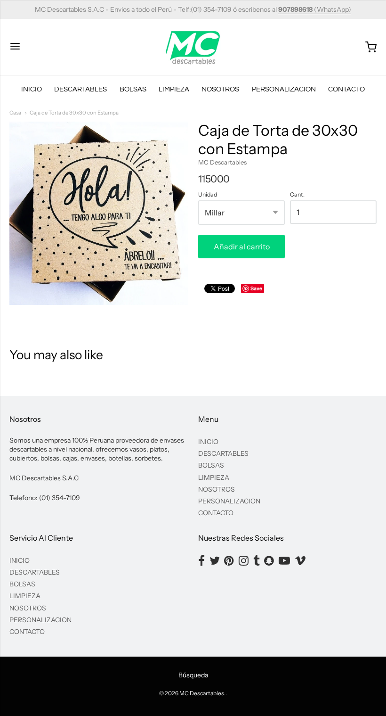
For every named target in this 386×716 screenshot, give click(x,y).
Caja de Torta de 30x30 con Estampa (74, 112)
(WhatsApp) (314, 9)
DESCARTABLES (80, 89)
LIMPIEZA (174, 89)
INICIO (31, 89)
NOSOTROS (220, 89)
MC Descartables (222, 162)
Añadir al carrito (242, 246)
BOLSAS (133, 89)
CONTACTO (346, 89)
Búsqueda (193, 675)
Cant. (297, 194)
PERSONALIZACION (284, 89)
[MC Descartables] (193, 47)
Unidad (207, 194)
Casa (15, 112)
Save (256, 288)
